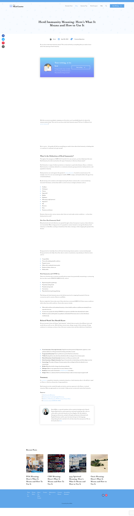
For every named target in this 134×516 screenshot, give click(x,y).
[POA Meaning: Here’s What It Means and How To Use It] (34, 463)
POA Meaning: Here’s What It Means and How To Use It (34, 480)
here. (61, 420)
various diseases (69, 173)
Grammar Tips (84, 6)
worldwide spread (64, 370)
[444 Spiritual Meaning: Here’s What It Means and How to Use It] (77, 463)
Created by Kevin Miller (67, 503)
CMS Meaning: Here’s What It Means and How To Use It (56, 480)
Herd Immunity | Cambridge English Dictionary (53, 397)
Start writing (79, 67)
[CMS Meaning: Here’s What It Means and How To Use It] (56, 463)
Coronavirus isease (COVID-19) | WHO (52, 400)
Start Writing (116, 6)
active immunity (44, 124)
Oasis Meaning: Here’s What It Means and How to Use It (99, 480)
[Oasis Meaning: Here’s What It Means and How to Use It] (99, 463)
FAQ (101, 6)
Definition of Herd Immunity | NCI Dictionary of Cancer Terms (56, 398)
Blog (76, 6)
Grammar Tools (68, 6)
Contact (45, 492)
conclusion (44, 380)
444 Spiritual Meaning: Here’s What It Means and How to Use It (77, 480)
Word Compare (93, 6)
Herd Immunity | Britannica (49, 395)
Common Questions (79, 39)
